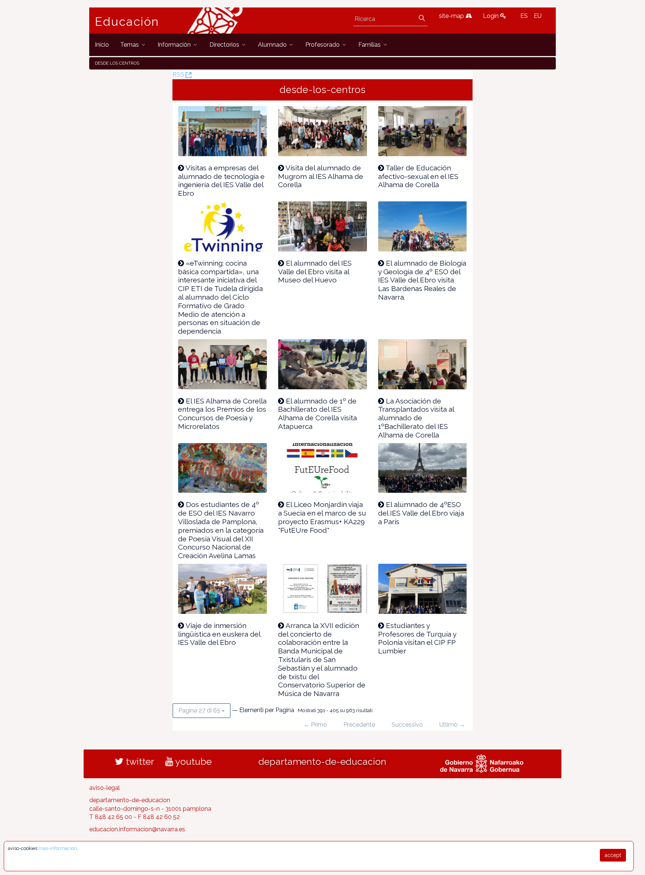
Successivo (407, 724)
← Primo (315, 724)
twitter (139, 761)
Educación (127, 22)
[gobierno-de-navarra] (481, 762)
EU (538, 15)
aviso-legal (104, 787)
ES (524, 15)
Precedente (359, 724)
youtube (192, 761)
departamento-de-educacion (322, 761)
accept (613, 855)
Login (491, 15)
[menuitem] (102, 45)
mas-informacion (57, 848)
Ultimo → (452, 724)
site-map (452, 15)
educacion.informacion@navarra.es (137, 829)
